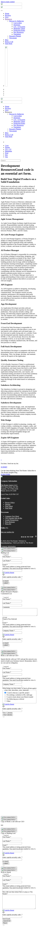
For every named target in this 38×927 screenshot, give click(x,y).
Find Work (8, 43)
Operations (17, 34)
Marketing (8, 151)
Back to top (28, 537)
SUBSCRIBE (5, 474)
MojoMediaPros (6, 543)
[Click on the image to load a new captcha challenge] (8, 572)
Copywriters (18, 23)
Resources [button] (8, 112)
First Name (6, 556)
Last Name (6, 561)
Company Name (8, 630)
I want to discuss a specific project (18, 693)
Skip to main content (8, 2)
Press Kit (8, 524)
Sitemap (7, 504)
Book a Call (9, 42)
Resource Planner (15, 36)
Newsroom (13, 38)
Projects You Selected (9, 619)
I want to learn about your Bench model (20, 697)
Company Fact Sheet (12, 516)
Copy (7, 145)
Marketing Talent (19, 28)
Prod (6, 153)
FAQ (6, 17)
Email (5, 565)
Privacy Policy (10, 502)
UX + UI (8, 149)
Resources (8, 19)
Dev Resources (19, 32)
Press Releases (10, 522)
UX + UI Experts (19, 27)
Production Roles (19, 30)
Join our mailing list (7, 532)
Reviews (8, 15)
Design (7, 147)
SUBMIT (4, 467)
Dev (6, 155)
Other (8, 701)
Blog (6, 40)
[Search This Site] (6, 86)
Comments (6, 607)
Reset (5, 923)
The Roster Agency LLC (9, 485)
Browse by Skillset (16, 21)
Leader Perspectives (11, 520)
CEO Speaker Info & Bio (13, 518)
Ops (6, 157)
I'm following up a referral (15, 699)
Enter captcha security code (12, 577)
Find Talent (9, 506)
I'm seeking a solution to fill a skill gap (19, 695)
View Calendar (7, 713)
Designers (17, 25)
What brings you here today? (19, 688)
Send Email (6, 919)
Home (7, 13)
